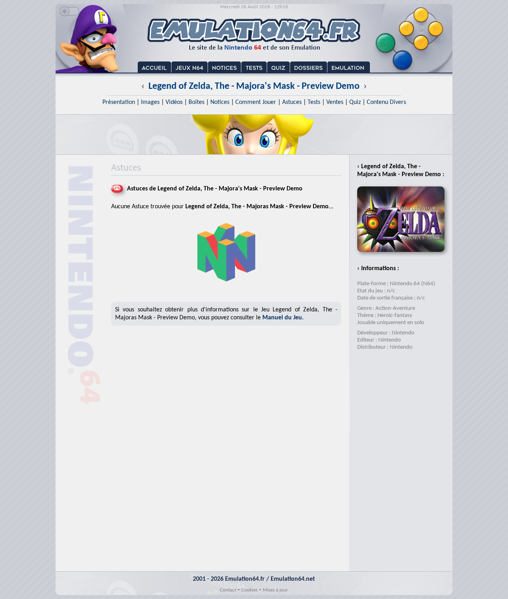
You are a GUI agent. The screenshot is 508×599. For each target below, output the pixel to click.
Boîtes (196, 102)
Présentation (118, 102)
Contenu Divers (386, 102)
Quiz (355, 102)
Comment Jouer (255, 102)
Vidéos (174, 102)
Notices (219, 102)
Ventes (334, 102)
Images (150, 102)
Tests (314, 102)
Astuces (292, 102)
